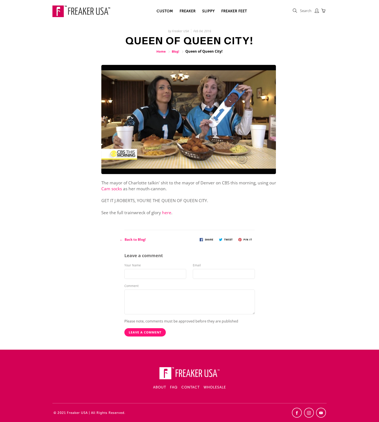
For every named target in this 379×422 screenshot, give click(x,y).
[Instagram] (309, 413)
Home (161, 51)
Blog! (175, 51)
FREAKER (188, 11)
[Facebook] (297, 413)
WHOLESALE (215, 387)
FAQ (173, 387)
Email (197, 265)
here (166, 212)
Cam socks (111, 189)
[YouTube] (321, 413)
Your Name (132, 265)
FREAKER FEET (234, 11)
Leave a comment (145, 332)
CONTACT (190, 387)
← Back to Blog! (133, 239)
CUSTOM (165, 11)
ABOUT (159, 387)
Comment (131, 286)
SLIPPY (208, 11)
